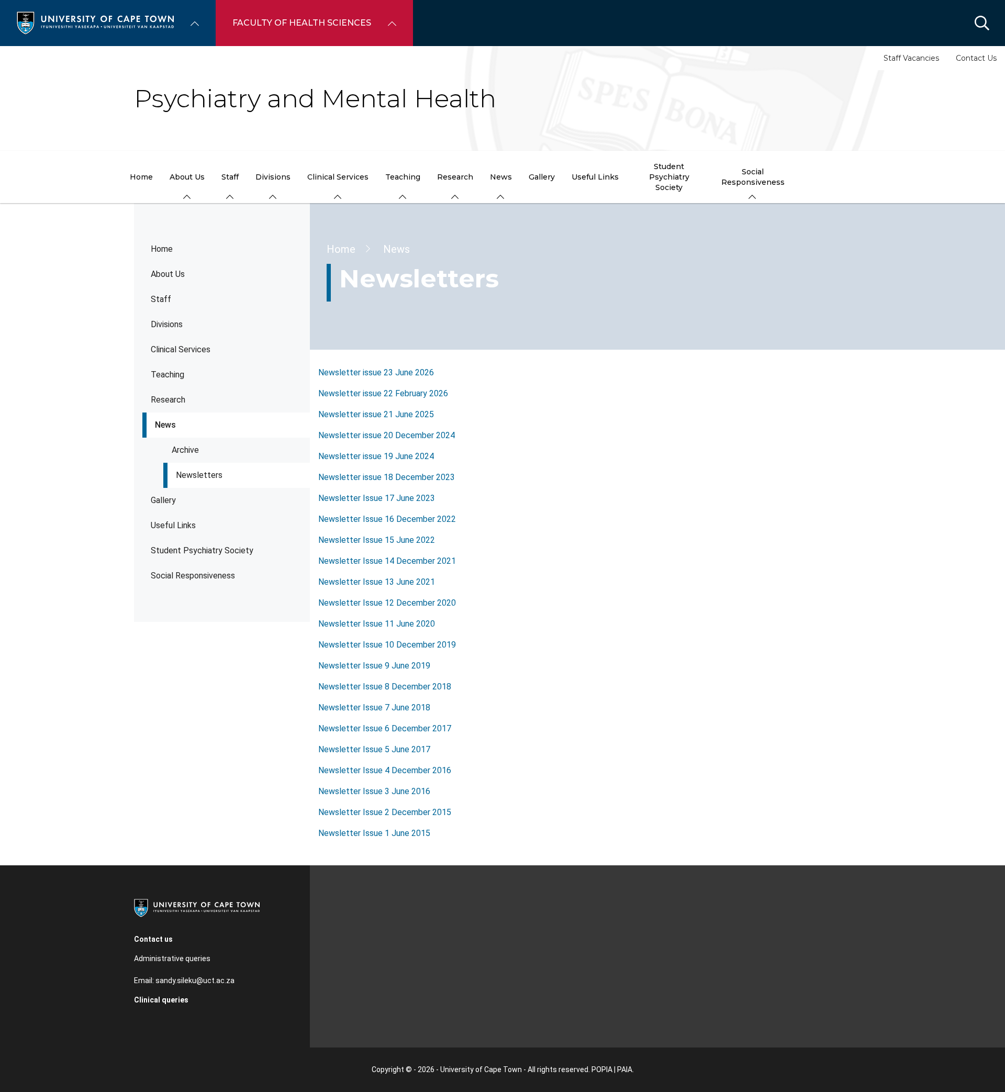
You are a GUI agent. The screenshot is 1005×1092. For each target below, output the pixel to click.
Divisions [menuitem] (273, 177)
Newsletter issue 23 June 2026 (376, 372)
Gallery (163, 500)
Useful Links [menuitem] (595, 177)
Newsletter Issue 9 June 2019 (374, 666)
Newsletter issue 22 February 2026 (383, 393)
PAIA (624, 1069)
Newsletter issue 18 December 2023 (386, 477)
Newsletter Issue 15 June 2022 (376, 540)
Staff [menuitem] (230, 177)
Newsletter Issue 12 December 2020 (387, 603)
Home (162, 249)
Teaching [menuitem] (402, 177)
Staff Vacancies (911, 58)
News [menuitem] (501, 177)
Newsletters (199, 475)
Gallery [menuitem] (542, 177)
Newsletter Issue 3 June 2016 (374, 791)
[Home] (95, 22)
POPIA (601, 1069)
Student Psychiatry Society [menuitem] (669, 177)
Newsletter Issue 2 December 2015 (384, 812)
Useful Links (173, 525)
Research (168, 400)
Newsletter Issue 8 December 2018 (384, 687)
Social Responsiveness (193, 576)
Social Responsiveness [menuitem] (753, 177)
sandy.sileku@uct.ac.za (194, 980)
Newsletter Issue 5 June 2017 (374, 749)
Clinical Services (180, 349)
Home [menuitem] (141, 177)
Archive (185, 450)
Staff (161, 299)
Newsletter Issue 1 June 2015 (374, 833)
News (165, 425)
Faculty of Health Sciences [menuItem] (301, 23)
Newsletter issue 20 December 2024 (386, 435)
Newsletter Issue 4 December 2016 (384, 770)
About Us (168, 274)
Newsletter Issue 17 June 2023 (376, 498)
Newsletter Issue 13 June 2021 (376, 582)
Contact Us (976, 58)
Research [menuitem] (455, 177)
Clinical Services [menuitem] (337, 177)
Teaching (167, 375)
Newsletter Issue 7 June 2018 (374, 707)
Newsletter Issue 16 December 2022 (387, 519)
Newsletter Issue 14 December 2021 (387, 561)
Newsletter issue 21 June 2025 (376, 414)
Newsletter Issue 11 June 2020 (376, 624)
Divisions (167, 324)
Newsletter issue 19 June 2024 (376, 456)
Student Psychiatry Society (202, 550)
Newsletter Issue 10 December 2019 (387, 645)
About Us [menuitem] (187, 177)
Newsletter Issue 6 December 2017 (384, 728)
